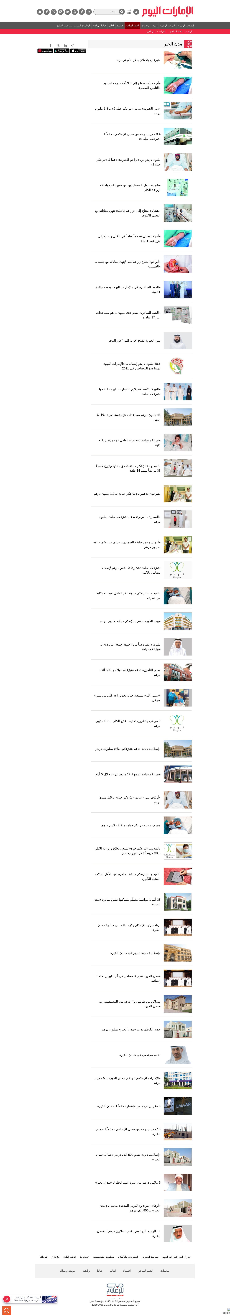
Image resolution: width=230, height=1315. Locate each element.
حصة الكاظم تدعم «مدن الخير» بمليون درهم (131, 1029)
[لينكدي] (68, 12)
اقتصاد (120, 25)
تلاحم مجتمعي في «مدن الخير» (140, 1055)
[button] (122, 11)
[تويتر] (54, 12)
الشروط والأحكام (128, 1256)
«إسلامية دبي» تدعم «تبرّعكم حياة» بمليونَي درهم (128, 748)
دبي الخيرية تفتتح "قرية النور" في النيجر (134, 340)
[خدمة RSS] (89, 12)
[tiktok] (82, 11)
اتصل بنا (84, 1256)
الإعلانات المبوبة (82, 25)
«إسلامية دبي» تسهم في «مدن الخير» (135, 953)
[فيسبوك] (47, 12)
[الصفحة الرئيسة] (167, 1)
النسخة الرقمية (167, 25)
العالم (112, 25)
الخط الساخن (132, 25)
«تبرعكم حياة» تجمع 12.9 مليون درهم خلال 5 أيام (128, 774)
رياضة (96, 25)
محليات (145, 25)
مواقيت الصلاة (64, 25)
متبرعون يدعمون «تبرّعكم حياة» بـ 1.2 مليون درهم (127, 493)
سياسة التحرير (150, 1256)
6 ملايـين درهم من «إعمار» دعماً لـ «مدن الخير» (129, 1106)
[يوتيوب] (75, 12)
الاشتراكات (69, 1256)
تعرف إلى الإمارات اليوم (176, 1256)
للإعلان (55, 1256)
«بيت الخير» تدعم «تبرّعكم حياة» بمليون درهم (130, 621)
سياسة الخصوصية (103, 1256)
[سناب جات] (40, 12)
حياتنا (103, 25)
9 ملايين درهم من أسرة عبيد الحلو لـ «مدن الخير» (128, 1182)
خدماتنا (44, 1256)
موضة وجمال (67, 1270)
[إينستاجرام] (61, 12)
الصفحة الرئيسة (186, 25)
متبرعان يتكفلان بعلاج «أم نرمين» (139, 60)
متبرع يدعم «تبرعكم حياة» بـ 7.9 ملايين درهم (131, 825)
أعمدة (154, 25)
